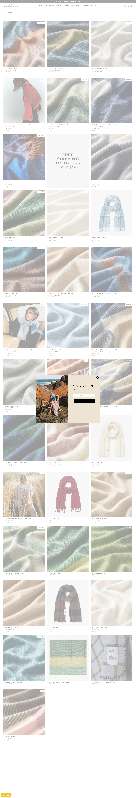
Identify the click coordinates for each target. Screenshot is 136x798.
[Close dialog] (97, 377)
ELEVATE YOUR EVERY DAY (84, 401)
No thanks (84, 408)
